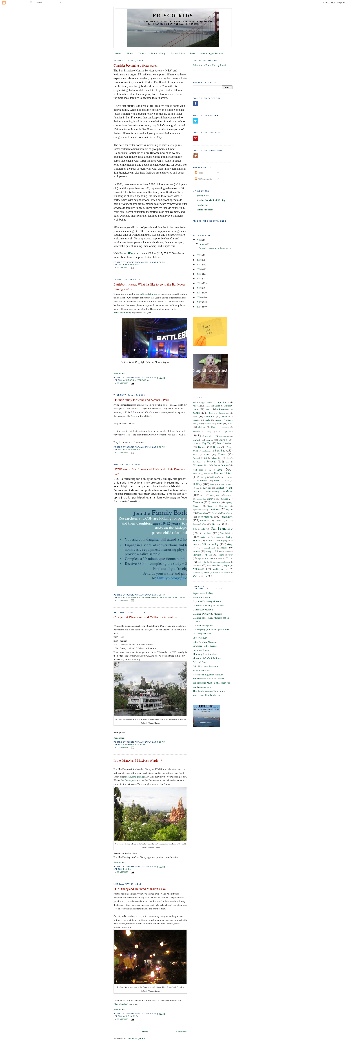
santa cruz (205, 537)
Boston (212, 413)
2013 (199, 283)
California (129, 380)
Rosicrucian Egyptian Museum (208, 674)
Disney (141, 744)
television (143, 380)
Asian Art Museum (202, 597)
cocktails (225, 427)
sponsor (223, 547)
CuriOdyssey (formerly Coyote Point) (211, 629)
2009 (199, 302)
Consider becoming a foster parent (136, 65)
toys (199, 558)
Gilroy (214, 477)
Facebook (196, 458)
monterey (228, 495)
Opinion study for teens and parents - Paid (141, 400)
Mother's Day (201, 499)
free (219, 469)
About (130, 53)
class (230, 423)
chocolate (208, 423)
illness (230, 484)
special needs (209, 548)
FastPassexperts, (128, 780)
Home (118, 53)
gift (206, 477)
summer (196, 551)
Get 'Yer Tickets (223, 473)
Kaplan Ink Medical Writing (211, 200)
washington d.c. (220, 569)
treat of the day (204, 562)
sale (203, 528)
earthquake (206, 451)
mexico (203, 495)
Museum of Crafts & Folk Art (207, 658)
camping (196, 420)
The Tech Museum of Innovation (209, 691)
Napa (209, 506)
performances (205, 516)
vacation (197, 565)
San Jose (207, 533)
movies (224, 498)
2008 (199, 306)
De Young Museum (202, 633)
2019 (199, 255)
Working (196, 576)
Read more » (120, 373)
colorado (196, 431)
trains (220, 558)
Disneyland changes (135, 776)
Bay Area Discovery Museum (207, 601)
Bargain (216, 405)
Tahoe (218, 551)
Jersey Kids (203, 195)
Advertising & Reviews (211, 53)
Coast (213, 427)
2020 (199, 240)
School (209, 540)
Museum (198, 502)
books (196, 412)
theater (208, 554)
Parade (215, 513)
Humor (221, 484)
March (202, 244)
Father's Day (215, 458)
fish (227, 461)
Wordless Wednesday (221, 572)
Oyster (229, 509)
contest (196, 439)
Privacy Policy (178, 53)
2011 (199, 292)
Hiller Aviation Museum (204, 641)
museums (215, 502)
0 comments (121, 268)
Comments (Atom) (136, 1038)
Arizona (196, 405)
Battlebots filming (148, 293)
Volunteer (198, 568)
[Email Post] (132, 268)
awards (207, 406)
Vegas (226, 565)
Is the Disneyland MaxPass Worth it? (138, 760)
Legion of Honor (201, 649)
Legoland (220, 487)
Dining (202, 447)
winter (206, 572)
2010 (199, 297)
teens (181, 597)
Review (216, 524)
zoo (205, 576)
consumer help (224, 436)
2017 (199, 264)
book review (221, 409)
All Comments (204, 178)
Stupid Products (205, 209)
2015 (199, 273)
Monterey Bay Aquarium (205, 654)
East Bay (220, 450)
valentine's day (213, 565)
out (205, 509)
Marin (229, 491)
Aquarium (222, 402)
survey (208, 551)
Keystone (207, 487)
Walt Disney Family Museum (207, 694)
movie (212, 498)
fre (210, 470)
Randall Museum (201, 670)
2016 (199, 269)
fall (205, 458)
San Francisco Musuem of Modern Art (211, 682)
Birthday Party (158, 53)
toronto (221, 554)
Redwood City (199, 524)
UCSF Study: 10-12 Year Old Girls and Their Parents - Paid (149, 471)
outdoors (215, 509)
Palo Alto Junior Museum (205, 666)
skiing (229, 544)
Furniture (207, 473)
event (207, 454)
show (195, 544)
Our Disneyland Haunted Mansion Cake (140, 889)
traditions (209, 558)
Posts (200, 172)
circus (219, 423)
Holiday (197, 484)
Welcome (196, 572)
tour (230, 554)
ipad (197, 488)
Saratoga (217, 537)
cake (126, 1016)
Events (221, 454)
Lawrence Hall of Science (205, 645)
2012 (199, 287)
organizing (197, 509)
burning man (224, 413)
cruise (195, 443)
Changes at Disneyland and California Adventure (145, 617)
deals (229, 443)
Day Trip (206, 443)
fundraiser (196, 473)
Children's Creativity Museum (207, 613)
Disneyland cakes (122, 1004)
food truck (198, 469)
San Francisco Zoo (202, 686)
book (207, 409)
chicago (218, 420)
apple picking (206, 402)
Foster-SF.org (127, 253)
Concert (206, 436)
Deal (219, 443)
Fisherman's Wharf (201, 465)
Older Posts (181, 1031)
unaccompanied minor (221, 562)
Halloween (202, 480)
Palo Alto (202, 513)
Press (192, 53)
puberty (218, 520)
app (194, 402)
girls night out (226, 477)
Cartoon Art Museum (203, 609)
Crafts (222, 439)
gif (201, 477)
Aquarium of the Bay (203, 593)
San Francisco (132, 265)
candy (207, 420)
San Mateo (226, 533)
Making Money (150, 597)
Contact (142, 53)
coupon (209, 439)
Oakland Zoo (199, 662)
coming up (224, 430)
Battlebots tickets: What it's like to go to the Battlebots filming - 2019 (149, 286)
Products (204, 520)
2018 (199, 259)
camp (224, 416)
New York (224, 506)
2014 (199, 278)
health (216, 480)
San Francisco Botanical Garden (208, 678)
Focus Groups (131, 450)
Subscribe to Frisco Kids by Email (209, 65)
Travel (229, 558)
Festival (211, 461)
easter (195, 454)
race (227, 520)
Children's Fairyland (203, 625)
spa (198, 547)
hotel (212, 484)
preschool (226, 516)
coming (208, 431)
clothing (201, 427)
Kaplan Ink (202, 204)
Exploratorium (200, 637)
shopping (223, 540)
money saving (216, 495)
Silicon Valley (210, 544)
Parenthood (226, 513)
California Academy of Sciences (208, 605)
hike (227, 480)
